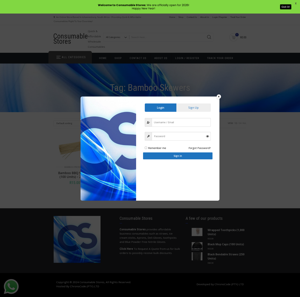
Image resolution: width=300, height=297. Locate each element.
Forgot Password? (200, 148)
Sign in (178, 155)
